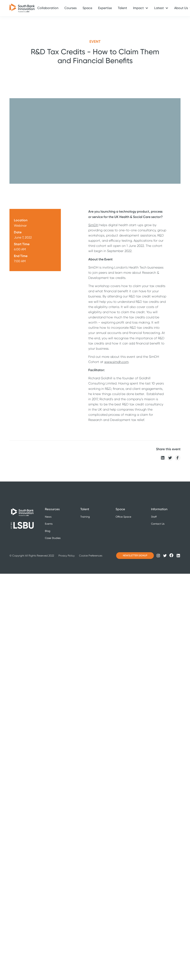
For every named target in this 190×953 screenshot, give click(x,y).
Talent (122, 8)
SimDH (93, 225)
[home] (19, 8)
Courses (70, 8)
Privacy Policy (66, 555)
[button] (140, 8)
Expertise (105, 8)
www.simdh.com (116, 362)
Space (87, 8)
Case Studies (52, 538)
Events (49, 523)
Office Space (123, 516)
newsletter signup (135, 555)
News (48, 516)
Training (85, 516)
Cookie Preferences (90, 555)
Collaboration (47, 8)
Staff (154, 516)
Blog (47, 530)
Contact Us (157, 523)
